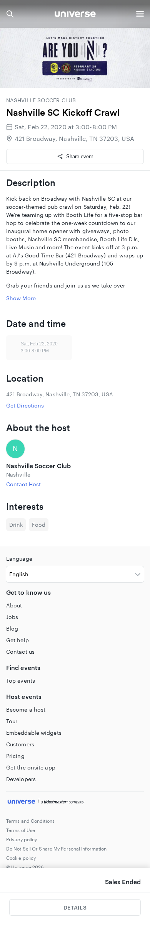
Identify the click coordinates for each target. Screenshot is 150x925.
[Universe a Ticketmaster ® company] (75, 802)
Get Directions (25, 405)
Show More (21, 298)
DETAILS (75, 907)
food (38, 524)
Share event (79, 156)
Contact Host (23, 484)
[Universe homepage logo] (75, 15)
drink (16, 524)
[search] (10, 14)
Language (19, 558)
